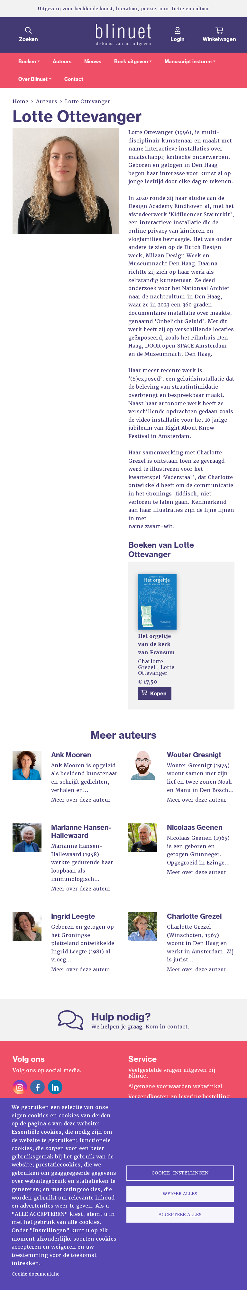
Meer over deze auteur (81, 799)
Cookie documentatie (35, 1274)
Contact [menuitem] (73, 79)
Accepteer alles (180, 1214)
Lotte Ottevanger (156, 670)
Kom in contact (167, 1026)
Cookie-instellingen (179, 1173)
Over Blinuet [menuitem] (30, 82)
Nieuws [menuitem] (92, 61)
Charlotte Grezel (150, 664)
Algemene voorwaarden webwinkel (175, 1086)
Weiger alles (180, 1194)
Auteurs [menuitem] (62, 61)
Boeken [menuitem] (24, 64)
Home (20, 101)
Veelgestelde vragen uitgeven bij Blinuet (171, 1073)
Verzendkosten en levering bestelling (179, 1096)
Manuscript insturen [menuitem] (185, 64)
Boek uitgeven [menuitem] (128, 64)
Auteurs (46, 101)
